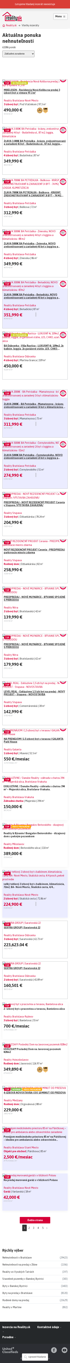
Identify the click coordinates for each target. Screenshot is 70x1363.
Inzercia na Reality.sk (16, 1327)
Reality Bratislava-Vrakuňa (19, 797)
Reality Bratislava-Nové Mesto (21, 100)
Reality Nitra (11, 607)
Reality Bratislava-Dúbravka (20, 356)
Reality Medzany (13, 1100)
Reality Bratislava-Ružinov (18, 1016)
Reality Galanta (12, 749)
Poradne (8, 1337)
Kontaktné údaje (48, 1327)
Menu (58, 16)
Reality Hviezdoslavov (16, 1059)
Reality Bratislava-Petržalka (20, 151)
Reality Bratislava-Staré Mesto (21, 1147)
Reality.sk (11, 25)
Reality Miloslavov (14, 844)
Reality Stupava (13, 513)
